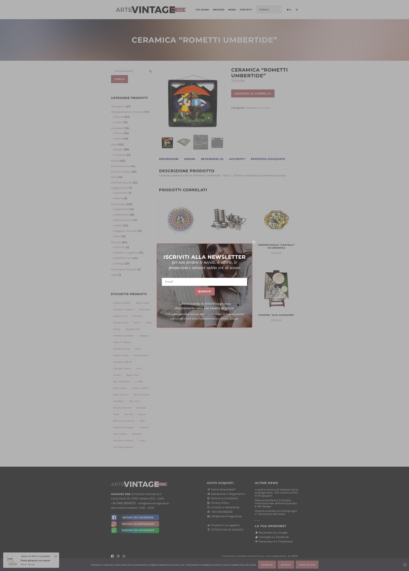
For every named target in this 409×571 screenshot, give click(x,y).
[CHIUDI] (253, 241)
